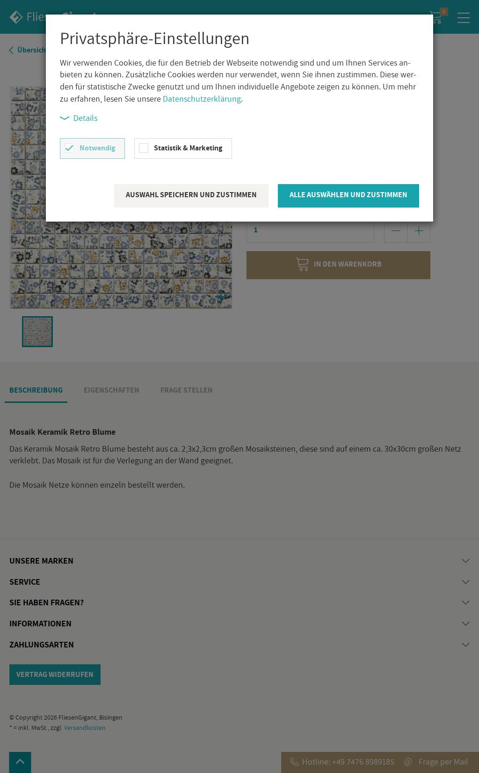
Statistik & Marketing (188, 148)
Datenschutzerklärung (202, 98)
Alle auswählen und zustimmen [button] (348, 195)
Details (85, 117)
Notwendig (97, 148)
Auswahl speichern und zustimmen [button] (191, 195)
